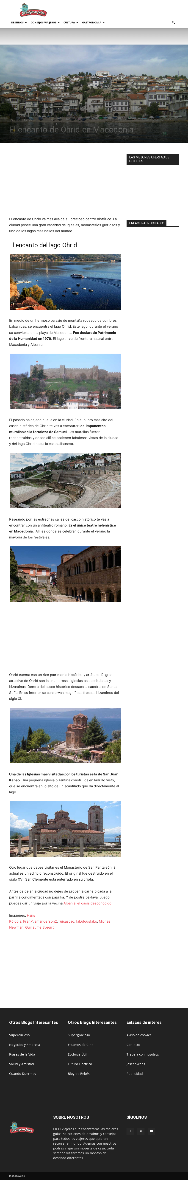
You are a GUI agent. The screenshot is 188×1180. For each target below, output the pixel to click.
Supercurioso (19, 1035)
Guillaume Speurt (39, 927)
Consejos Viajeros (43, 22)
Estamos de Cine (80, 1044)
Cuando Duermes (22, 1073)
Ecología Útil (77, 1054)
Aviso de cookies (139, 1035)
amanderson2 (46, 921)
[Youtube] (151, 1131)
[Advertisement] (125, 10)
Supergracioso (79, 1035)
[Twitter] (140, 1131)
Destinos (17, 22)
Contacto (133, 1044)
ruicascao (66, 921)
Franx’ (28, 921)
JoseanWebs (136, 1064)
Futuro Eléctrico (80, 1064)
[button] (173, 22)
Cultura (69, 22)
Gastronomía (91, 22)
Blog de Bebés (79, 1073)
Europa (28, 120)
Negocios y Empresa (24, 1044)
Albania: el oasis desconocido (87, 903)
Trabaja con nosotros (143, 1054)
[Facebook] (130, 1131)
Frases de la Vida (22, 1054)
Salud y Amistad (21, 1064)
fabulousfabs (86, 921)
